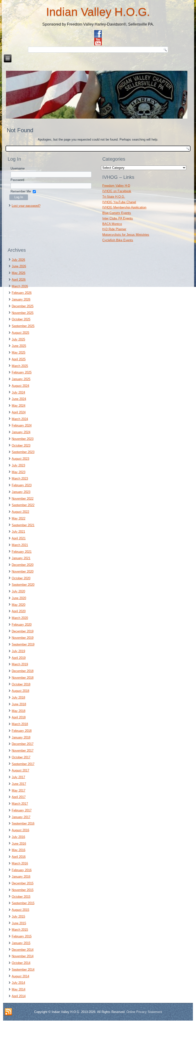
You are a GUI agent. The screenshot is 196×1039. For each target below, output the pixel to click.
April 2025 (19, 359)
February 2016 (22, 870)
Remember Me (21, 191)
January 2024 (21, 432)
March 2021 (20, 545)
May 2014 (18, 989)
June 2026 (19, 266)
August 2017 (20, 770)
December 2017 (22, 744)
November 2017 (22, 750)
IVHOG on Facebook (116, 191)
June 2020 (19, 598)
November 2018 (22, 677)
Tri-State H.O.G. (113, 196)
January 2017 (21, 817)
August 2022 (20, 512)
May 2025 (18, 352)
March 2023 (20, 478)
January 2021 (21, 558)
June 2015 (19, 923)
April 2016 (19, 857)
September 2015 (23, 903)
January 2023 (21, 492)
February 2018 (22, 731)
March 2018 (20, 724)
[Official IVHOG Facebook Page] (98, 34)
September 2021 (23, 525)
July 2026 (18, 260)
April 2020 (19, 611)
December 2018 (22, 671)
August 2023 (20, 458)
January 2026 (21, 299)
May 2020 (18, 605)
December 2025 (22, 306)
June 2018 (19, 704)
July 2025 (18, 339)
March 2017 (20, 803)
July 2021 (18, 531)
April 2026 (19, 279)
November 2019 (22, 638)
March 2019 (20, 664)
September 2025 (23, 326)
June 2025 (19, 346)
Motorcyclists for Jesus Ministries (125, 234)
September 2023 (23, 452)
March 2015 (20, 929)
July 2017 (18, 777)
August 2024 (20, 386)
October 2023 (21, 445)
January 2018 (21, 737)
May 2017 (18, 790)
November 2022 (22, 498)
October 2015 (21, 896)
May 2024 (18, 405)
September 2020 (23, 584)
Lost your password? (26, 206)
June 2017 (19, 784)
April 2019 (19, 658)
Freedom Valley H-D (116, 185)
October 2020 (21, 578)
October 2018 (21, 684)
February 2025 (22, 372)
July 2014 (18, 982)
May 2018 (18, 711)
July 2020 (18, 591)
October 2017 (21, 757)
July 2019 (18, 651)
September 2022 (23, 505)
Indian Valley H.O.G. (98, 11)
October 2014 (21, 963)
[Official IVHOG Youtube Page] (98, 41)
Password (17, 180)
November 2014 (22, 956)
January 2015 (21, 943)
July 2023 (18, 465)
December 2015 (22, 883)
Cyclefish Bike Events (117, 240)
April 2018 (19, 717)
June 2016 (19, 843)
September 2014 (23, 969)
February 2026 (22, 293)
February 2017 (22, 810)
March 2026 (20, 286)
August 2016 (20, 830)
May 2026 (18, 273)
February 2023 (22, 485)
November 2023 (22, 439)
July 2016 (18, 837)
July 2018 (18, 697)
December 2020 (22, 565)
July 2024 (18, 392)
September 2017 (23, 764)
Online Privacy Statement (144, 1012)
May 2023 (18, 472)
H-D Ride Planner (114, 229)
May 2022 (18, 518)
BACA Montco (112, 224)
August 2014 (20, 976)
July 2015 (18, 916)
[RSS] (8, 1012)
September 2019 (23, 644)
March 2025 (20, 366)
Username (18, 168)
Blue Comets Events (116, 213)
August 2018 (20, 691)
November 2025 (22, 313)
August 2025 (20, 332)
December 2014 (22, 950)
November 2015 (22, 890)
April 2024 (19, 412)
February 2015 (22, 936)
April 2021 (19, 538)
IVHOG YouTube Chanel (119, 202)
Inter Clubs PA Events (117, 218)
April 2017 (19, 797)
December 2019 (22, 631)
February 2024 (22, 425)
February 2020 (22, 624)
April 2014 (19, 996)
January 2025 (21, 379)
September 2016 (23, 823)
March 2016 (20, 863)
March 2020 (20, 618)
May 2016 (18, 850)
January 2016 (21, 876)
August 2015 (20, 910)
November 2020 (22, 571)
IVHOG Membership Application (124, 207)
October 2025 (21, 319)
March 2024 (20, 419)
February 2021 (22, 551)
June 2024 (19, 399)
